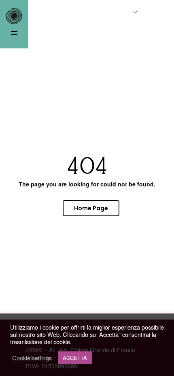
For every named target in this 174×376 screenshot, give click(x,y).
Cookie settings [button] (32, 357)
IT (124, 13)
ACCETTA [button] (75, 357)
